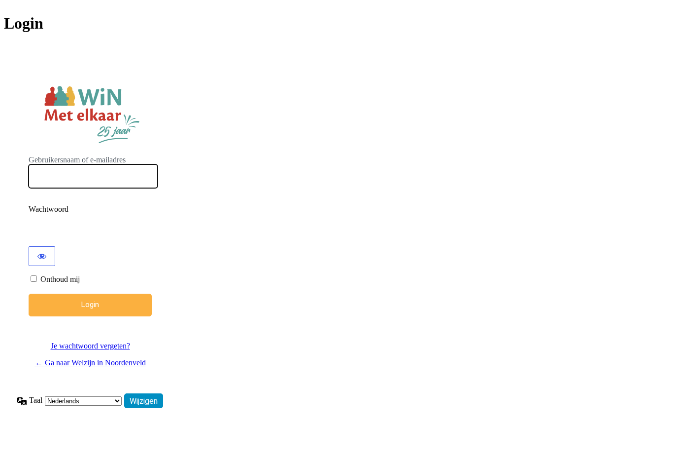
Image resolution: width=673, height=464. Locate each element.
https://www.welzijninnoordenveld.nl (90, 112)
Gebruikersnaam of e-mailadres (77, 159)
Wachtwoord (48, 209)
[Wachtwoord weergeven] (42, 256)
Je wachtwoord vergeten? (90, 346)
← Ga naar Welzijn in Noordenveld (90, 362)
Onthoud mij (60, 279)
